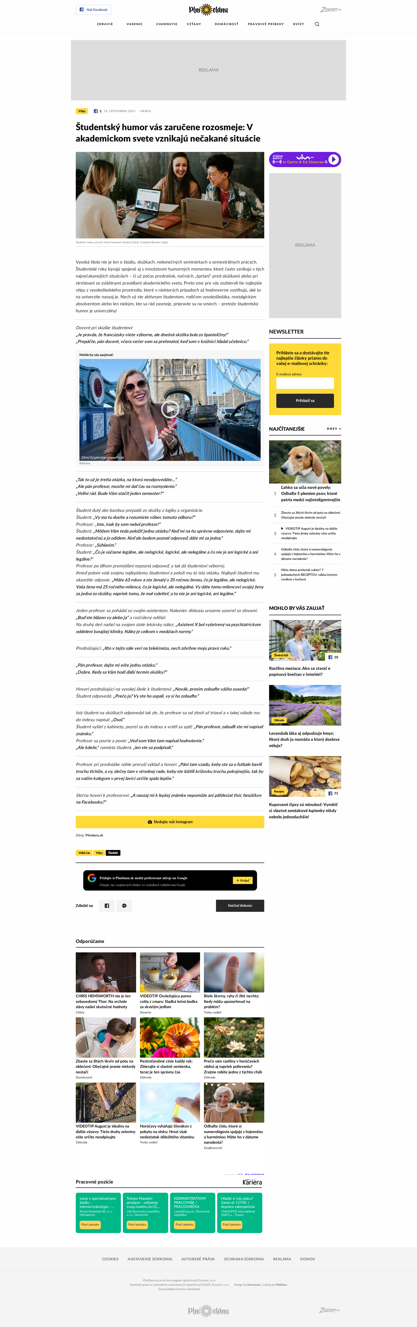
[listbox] (326, 429)
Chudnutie (167, 24)
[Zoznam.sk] (330, 9)
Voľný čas (84, 852)
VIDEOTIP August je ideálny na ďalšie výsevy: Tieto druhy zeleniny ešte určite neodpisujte (309, 533)
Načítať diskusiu (240, 905)
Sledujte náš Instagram (173, 822)
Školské (113, 852)
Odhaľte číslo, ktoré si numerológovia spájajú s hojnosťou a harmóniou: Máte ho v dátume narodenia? (311, 554)
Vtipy (81, 111)
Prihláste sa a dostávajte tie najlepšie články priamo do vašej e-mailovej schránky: (302, 358)
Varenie (135, 24)
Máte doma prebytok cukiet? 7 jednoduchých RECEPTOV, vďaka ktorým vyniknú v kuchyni (309, 575)
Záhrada (279, 720)
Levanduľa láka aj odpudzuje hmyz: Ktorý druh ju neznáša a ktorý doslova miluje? (304, 739)
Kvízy (298, 24)
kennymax (253, 1284)
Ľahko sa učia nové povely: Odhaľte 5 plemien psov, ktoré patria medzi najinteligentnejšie (310, 493)
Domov (307, 1259)
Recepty (279, 791)
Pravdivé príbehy (266, 24)
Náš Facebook (97, 10)
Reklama (282, 1259)
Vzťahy (194, 24)
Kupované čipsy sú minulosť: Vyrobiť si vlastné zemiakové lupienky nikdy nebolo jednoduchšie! (303, 811)
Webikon (281, 1284)
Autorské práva (198, 1259)
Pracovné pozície (94, 1182)
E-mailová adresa (288, 374)
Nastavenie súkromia (150, 1259)
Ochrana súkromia (244, 1259)
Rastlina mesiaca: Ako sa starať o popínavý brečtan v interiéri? (299, 671)
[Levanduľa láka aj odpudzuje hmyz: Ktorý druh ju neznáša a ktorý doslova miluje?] (305, 705)
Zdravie (105, 24)
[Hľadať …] (317, 24)
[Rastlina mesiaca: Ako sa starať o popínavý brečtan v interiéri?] (305, 640)
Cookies (110, 1259)
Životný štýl (281, 655)
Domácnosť (227, 24)
